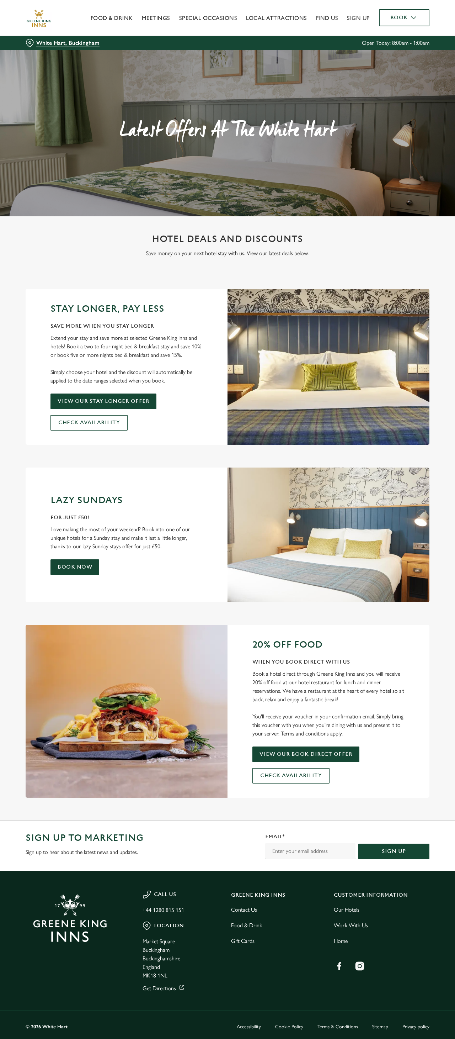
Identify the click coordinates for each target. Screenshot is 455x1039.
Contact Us (244, 909)
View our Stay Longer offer (103, 401)
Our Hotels (346, 909)
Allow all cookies (396, 19)
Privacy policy (415, 1027)
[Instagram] (359, 966)
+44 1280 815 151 (163, 910)
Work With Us (351, 925)
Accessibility (249, 1027)
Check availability (89, 423)
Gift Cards (243, 941)
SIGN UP (394, 851)
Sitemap (380, 1027)
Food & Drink (246, 925)
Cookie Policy (289, 1027)
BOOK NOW (75, 567)
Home (341, 941)
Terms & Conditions (337, 1027)
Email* (275, 837)
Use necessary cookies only (395, 42)
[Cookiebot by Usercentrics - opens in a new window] (46, 80)
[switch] (204, 80)
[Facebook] (339, 966)
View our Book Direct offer (305, 754)
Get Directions (159, 988)
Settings (364, 80)
